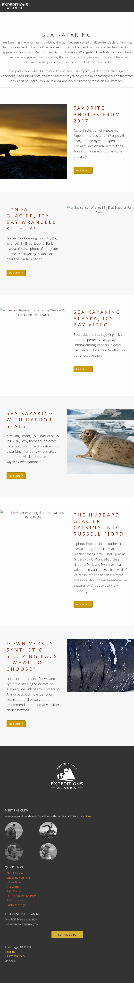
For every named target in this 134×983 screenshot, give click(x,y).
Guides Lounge (16, 900)
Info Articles (14, 882)
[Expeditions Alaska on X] (16, 965)
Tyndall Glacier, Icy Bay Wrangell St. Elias (31, 219)
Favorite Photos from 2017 (97, 114)
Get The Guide (67, 934)
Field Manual (14, 891)
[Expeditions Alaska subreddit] (26, 965)
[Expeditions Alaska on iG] (12, 965)
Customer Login (16, 905)
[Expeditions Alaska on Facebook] (7, 965)
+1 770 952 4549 (15, 956)
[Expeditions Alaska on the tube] (21, 965)
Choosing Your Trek (19, 877)
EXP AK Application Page (21, 896)
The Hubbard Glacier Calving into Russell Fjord (99, 524)
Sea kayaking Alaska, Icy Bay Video (97, 318)
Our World (13, 887)
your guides (83, 816)
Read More (81, 170)
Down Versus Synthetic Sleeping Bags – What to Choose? (32, 656)
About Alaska (15, 873)
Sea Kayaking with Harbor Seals (30, 419)
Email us (10, 952)
